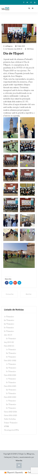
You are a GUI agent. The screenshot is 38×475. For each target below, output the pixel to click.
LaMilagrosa (8, 46)
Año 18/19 (8, 335)
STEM (6, 426)
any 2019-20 (9, 342)
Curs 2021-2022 (10, 361)
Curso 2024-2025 (10, 415)
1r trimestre (9, 317)
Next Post (28, 294)
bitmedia (19, 461)
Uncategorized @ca (11, 430)
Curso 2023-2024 (10, 412)
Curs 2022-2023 (10, 375)
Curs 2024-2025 (10, 386)
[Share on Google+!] (15, 283)
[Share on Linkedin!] (19, 283)
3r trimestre (9, 328)
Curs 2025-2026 (10, 397)
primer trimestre (10, 423)
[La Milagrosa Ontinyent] (7, 8)
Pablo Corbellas (10, 419)
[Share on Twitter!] (11, 283)
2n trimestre (9, 49)
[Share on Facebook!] (7, 283)
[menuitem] (13, 472)
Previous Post (9, 294)
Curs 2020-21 (18, 49)
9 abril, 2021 (21, 46)
